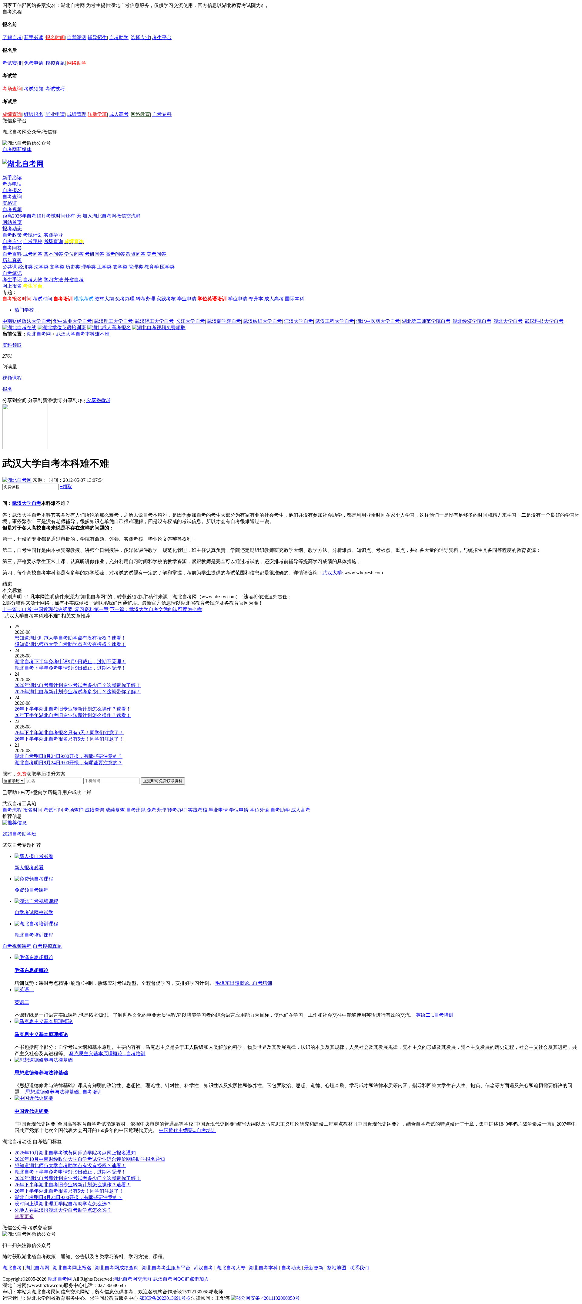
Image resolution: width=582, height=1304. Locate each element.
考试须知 (33, 88)
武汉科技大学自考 (544, 321)
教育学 (151, 266)
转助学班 (97, 114)
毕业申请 (55, 114)
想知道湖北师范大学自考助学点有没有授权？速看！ (70, 1165)
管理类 (136, 266)
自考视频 (12, 209)
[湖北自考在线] (19, 327)
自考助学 (119, 37)
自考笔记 (12, 273)
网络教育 (140, 114)
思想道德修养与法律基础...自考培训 (63, 1091)
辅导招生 (97, 37)
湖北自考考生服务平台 (167, 1267)
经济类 (25, 266)
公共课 (9, 266)
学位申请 (237, 298)
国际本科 (294, 298)
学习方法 (53, 279)
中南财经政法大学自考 (26, 321)
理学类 (88, 266)
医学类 (167, 266)
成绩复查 (115, 809)
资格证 (9, 203)
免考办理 (125, 298)
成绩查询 (12, 114)
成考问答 (32, 254)
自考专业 (12, 241)
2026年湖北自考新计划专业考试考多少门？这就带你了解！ (78, 1178)
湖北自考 (12, 1267)
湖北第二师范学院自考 (426, 321)
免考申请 (33, 63)
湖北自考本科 (263, 1267)
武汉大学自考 (26, 503)
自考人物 (32, 279)
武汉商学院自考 (224, 321)
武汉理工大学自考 (113, 321)
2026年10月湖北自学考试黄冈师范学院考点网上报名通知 (75, 1152)
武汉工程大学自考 (334, 321)
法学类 (41, 266)
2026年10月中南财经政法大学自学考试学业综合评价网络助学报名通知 (90, 1159)
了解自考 (12, 37)
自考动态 (291, 1267)
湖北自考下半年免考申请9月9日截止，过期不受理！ (70, 1171)
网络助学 (76, 63)
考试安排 (12, 63)
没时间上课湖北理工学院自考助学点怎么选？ (63, 1203)
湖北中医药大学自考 (378, 321)
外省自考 (74, 279)
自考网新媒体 (17, 149)
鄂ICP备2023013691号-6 (164, 1298)
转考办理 (145, 298)
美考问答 (156, 254)
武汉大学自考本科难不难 (82, 333)
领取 (66, 486)
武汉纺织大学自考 (262, 321)
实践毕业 (53, 235)
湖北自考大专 (231, 1267)
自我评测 (76, 37)
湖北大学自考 (508, 321)
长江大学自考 (190, 321)
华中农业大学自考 (72, 321)
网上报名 (12, 286)
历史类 (72, 266)
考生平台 (162, 37)
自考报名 (12, 190)
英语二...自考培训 (434, 1015)
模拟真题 (55, 63)
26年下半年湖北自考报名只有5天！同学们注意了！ (69, 1191)
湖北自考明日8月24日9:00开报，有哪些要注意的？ (68, 1197)
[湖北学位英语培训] (62, 327)
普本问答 (53, 254)
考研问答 (94, 254)
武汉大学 (332, 572)
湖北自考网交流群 (132, 1279)
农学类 (120, 266)
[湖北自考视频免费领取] (159, 327)
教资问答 (136, 254)
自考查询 (12, 196)
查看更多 (24, 1216)
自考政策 (12, 235)
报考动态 (12, 228)
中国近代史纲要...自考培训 (187, 1130)
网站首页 (12, 222)
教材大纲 (104, 298)
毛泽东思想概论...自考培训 (243, 983)
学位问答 (74, 254)
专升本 (256, 298)
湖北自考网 (39, 333)
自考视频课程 (17, 946)
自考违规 (136, 809)
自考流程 (12, 809)
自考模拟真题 (47, 946)
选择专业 (140, 37)
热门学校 (24, 309)
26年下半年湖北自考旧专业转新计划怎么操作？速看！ (73, 1184)
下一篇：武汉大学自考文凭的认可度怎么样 (156, 609)
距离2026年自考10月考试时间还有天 (42, 215)
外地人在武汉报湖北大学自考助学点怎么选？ (63, 1210)
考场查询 (12, 88)
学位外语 (259, 809)
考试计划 (32, 235)
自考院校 (32, 241)
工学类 (104, 266)
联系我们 (359, 1267)
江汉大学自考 (298, 321)
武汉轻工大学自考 (154, 321)
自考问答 (12, 247)
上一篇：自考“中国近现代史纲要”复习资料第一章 (55, 609)
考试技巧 (55, 88)
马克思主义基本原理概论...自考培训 (107, 1053)
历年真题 (12, 260)
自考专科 (162, 114)
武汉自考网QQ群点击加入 (181, 1279)
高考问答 (115, 254)
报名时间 (55, 37)
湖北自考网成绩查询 (117, 1267)
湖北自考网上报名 (72, 1267)
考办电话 (12, 184)
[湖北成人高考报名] (109, 327)
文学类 (57, 266)
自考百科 (12, 254)
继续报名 (33, 114)
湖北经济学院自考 (472, 321)
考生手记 (12, 279)
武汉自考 (203, 1267)
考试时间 (42, 298)
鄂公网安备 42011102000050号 (268, 1298)
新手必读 (33, 37)
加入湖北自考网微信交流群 (111, 215)
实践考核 (166, 298)
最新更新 (313, 1267)
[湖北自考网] (23, 164)
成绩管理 (76, 114)
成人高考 (119, 114)
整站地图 (336, 1267)
